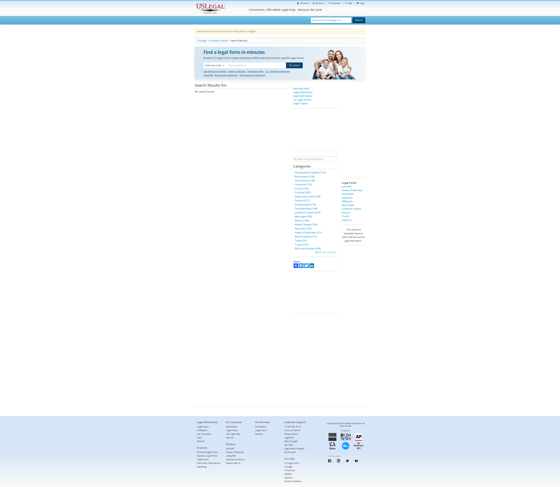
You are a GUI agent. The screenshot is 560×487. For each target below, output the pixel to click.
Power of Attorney (237, 71)
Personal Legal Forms (207, 452)
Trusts (345, 216)
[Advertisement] (315, 129)
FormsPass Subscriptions (209, 463)
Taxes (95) (301, 240)
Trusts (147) (302, 244)
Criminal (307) (303, 192)
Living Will (208, 75)
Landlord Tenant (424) (308, 212)
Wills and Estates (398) (308, 248)
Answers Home (219, 40)
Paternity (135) (303, 228)
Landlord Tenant (351, 208)
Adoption (347, 197)
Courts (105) (302, 188)
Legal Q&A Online (302, 96)
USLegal (202, 40)
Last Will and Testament (214, 71)
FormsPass (289, 470)
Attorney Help (301, 88)
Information (231, 426)
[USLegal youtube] (356, 460)
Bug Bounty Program (294, 448)
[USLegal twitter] (347, 460)
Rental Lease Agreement (226, 75)
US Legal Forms (302, 99)
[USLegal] (210, 4)
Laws (199, 437)
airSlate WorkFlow (292, 481)
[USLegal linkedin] (338, 460)
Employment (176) (305, 204)
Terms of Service (292, 430)
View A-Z (347, 220)
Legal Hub (289, 437)
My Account (290, 452)
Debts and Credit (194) (308, 196)
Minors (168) (302, 220)
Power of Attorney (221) (308, 232)
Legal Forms (203, 459)
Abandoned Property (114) (310, 172)
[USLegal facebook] (329, 460)
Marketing (201, 466)
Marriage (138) (303, 216)
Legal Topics (300, 103)
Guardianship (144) (306, 208)
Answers (259, 434)
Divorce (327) (302, 200)
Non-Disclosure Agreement (252, 75)
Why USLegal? (291, 441)
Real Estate (348, 205)
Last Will (347, 186)
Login (361, 3)
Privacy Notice (291, 434)
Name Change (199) (306, 224)
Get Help (288, 444)
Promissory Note (255, 71)
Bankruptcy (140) (305, 176)
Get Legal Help (233, 434)
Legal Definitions (303, 92)
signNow (288, 477)
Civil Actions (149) (305, 180)
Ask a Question (204, 434)
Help (349, 3)
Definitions (202, 430)
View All (200, 441)
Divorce (346, 212)
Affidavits (347, 201)
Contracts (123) (303, 184)
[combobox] (215, 65)
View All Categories (327, 252)
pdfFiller (288, 474)
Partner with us (233, 463)
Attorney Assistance (235, 459)
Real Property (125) (306, 236)
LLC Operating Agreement (277, 71)
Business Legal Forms (207, 455)
